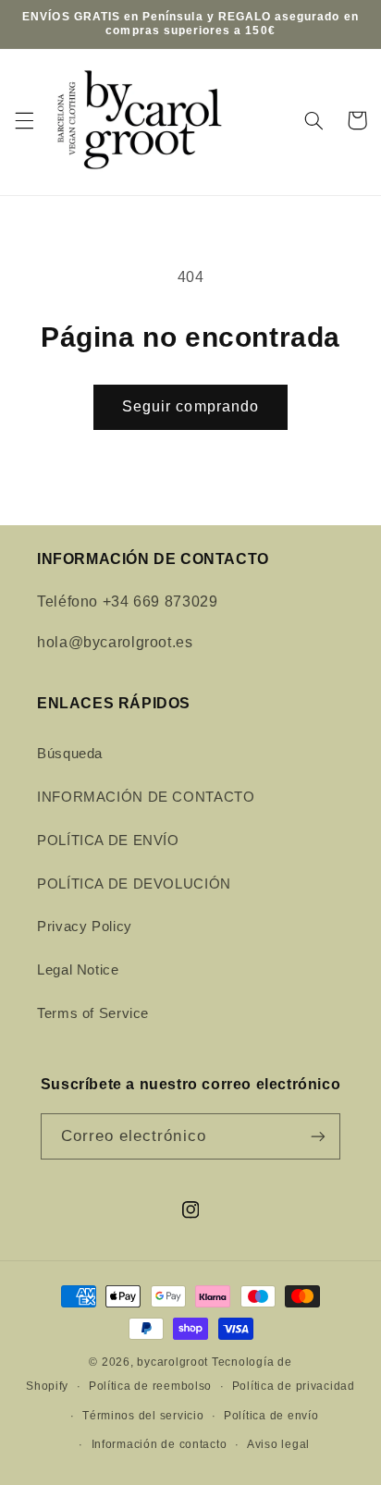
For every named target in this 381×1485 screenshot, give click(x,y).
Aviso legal (278, 1444)
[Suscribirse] (318, 1136)
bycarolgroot (172, 1362)
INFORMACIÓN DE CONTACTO (146, 797)
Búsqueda (70, 753)
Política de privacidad (293, 1386)
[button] (24, 120)
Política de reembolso (150, 1386)
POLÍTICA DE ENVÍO (108, 840)
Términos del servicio (142, 1415)
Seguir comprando (190, 406)
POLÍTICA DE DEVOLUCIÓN (134, 884)
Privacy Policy (84, 926)
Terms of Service (93, 1013)
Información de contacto (159, 1444)
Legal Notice (78, 970)
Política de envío (271, 1415)
